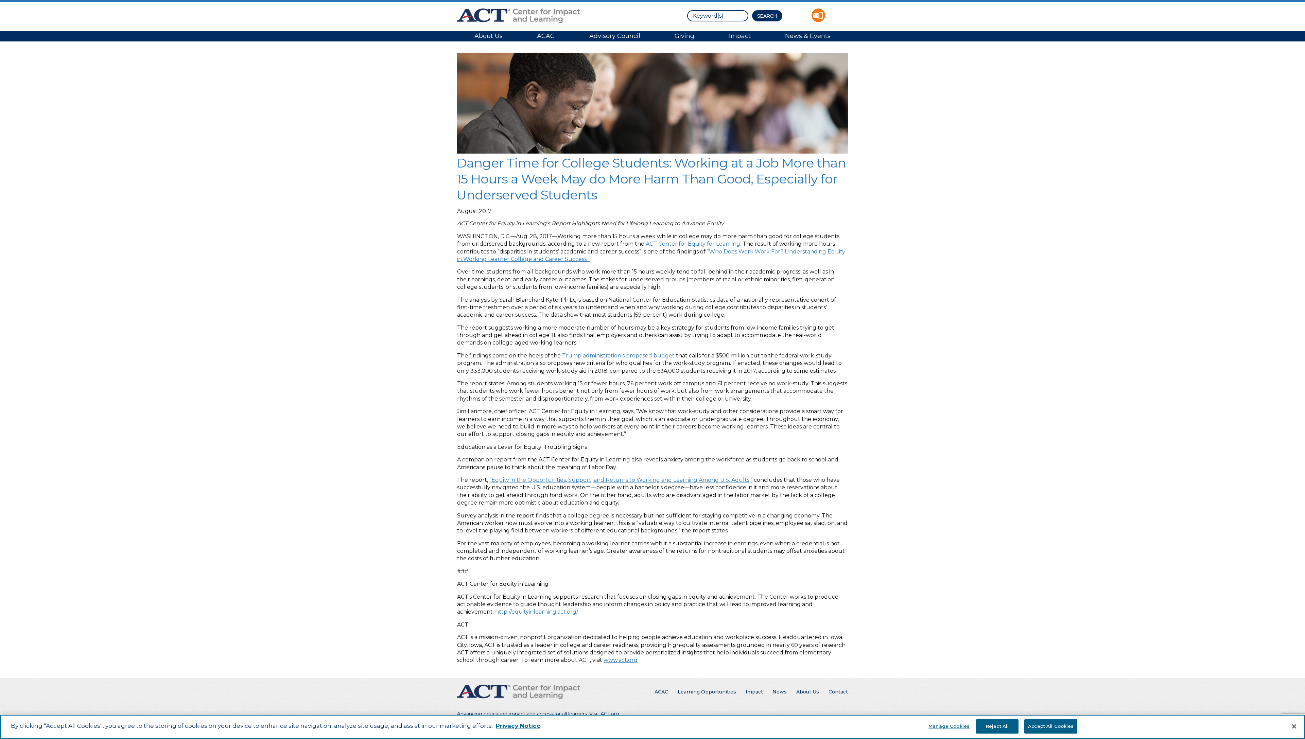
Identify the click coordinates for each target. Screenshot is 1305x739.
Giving (684, 36)
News (779, 692)
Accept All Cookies (1051, 726)
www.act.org (621, 660)
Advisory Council (614, 36)
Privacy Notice (518, 725)
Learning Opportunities (707, 692)
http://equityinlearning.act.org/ (536, 612)
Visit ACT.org (604, 714)
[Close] (1294, 726)
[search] (717, 15)
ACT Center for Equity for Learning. (693, 244)
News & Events (808, 36)
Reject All (997, 726)
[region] (652, 727)
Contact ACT (818, 15)
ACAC (546, 36)
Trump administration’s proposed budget (618, 355)
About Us (488, 36)
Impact (740, 36)
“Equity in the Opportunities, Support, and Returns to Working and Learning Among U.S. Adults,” (620, 480)
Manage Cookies (949, 726)
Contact (838, 692)
